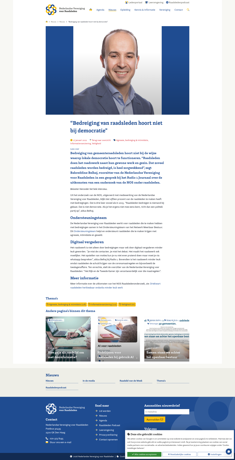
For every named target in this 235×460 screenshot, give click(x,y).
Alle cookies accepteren (145, 454)
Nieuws (112, 9)
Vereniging (164, 9)
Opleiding (125, 9)
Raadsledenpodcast (56, 387)
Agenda (100, 9)
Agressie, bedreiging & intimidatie (132, 140)
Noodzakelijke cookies (180, 454)
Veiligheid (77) (128, 304)
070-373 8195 (56, 438)
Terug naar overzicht (101, 140)
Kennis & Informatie (144, 9)
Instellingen (216, 454)
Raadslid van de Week (131, 380)
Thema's (161, 380)
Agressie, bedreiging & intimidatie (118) (67, 304)
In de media (89, 380)
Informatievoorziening (80, 143)
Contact (178, 9)
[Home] (65, 9)
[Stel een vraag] (229, 452)
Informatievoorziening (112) (103, 304)
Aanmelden (153, 419)
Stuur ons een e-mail (60, 442)
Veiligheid (96, 143)
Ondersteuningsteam (85, 231)
